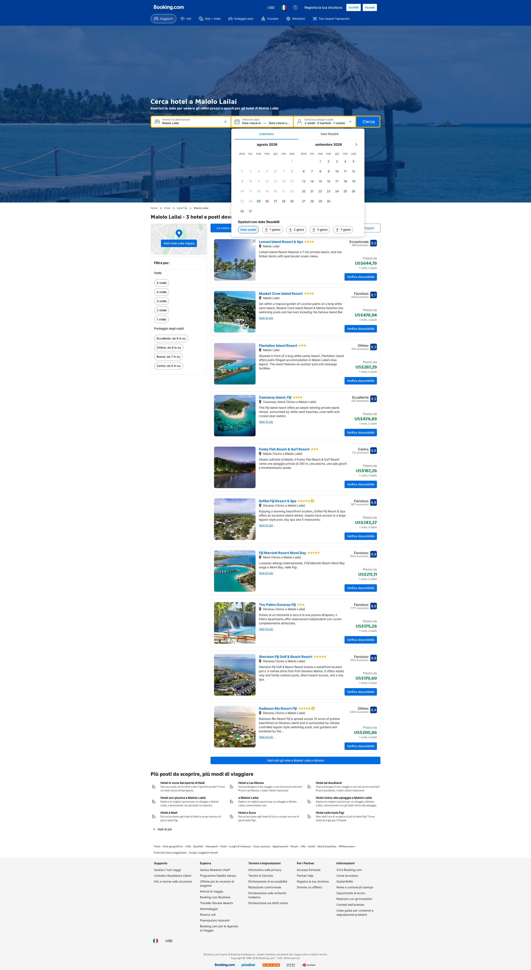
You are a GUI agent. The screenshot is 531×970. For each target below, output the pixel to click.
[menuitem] (163, 18)
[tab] (266, 134)
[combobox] (191, 123)
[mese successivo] (356, 144)
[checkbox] (292, 161)
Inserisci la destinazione (176, 119)
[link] (179, 283)
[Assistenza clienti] (295, 7)
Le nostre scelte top (230, 228)
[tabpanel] (298, 188)
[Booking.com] (169, 7)
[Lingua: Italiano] (284, 7)
